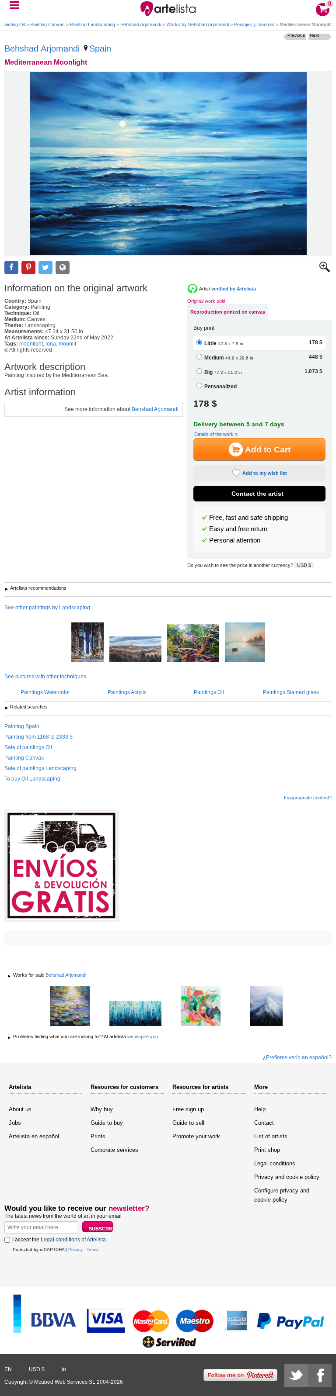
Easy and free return (238, 528)
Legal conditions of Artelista (73, 1240)
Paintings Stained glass (291, 692)
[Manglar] (193, 644)
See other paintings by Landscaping (47, 608)
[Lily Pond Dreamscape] (70, 1007)
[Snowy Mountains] (266, 1007)
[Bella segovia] (135, 650)
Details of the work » (216, 434)
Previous (296, 35)
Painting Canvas (47, 24)
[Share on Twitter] (45, 267)
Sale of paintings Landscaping (40, 768)
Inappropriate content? (308, 797)
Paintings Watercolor (45, 692)
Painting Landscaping (92, 24)
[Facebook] (320, 1375)
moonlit (67, 344)
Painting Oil (13, 24)
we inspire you (142, 1036)
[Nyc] (87, 643)
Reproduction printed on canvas (227, 311)
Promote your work (196, 1136)
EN (8, 1369)
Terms (92, 1249)
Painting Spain (21, 726)
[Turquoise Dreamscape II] (135, 1014)
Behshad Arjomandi (140, 24)
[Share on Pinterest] (28, 267)
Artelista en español (34, 1136)
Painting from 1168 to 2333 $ (38, 737)
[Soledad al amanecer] (245, 643)
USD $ (304, 565)
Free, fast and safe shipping (248, 517)
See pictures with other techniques (45, 677)
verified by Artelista (233, 288)
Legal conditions (274, 1163)
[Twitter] (296, 1375)
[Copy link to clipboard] (63, 267)
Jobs (15, 1123)
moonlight (31, 344)
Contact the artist (257, 493)
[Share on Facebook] (11, 267)
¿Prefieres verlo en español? (297, 1057)
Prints (98, 1136)
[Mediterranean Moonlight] (168, 163)
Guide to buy (107, 1123)
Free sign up (188, 1109)
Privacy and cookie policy (286, 1177)
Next (314, 35)
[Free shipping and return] (61, 866)
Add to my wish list (264, 473)
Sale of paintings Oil (28, 747)
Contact (264, 1123)
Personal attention (234, 540)
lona (51, 344)
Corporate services (114, 1150)
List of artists (270, 1136)
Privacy (75, 1249)
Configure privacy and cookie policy (281, 1195)
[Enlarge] (324, 270)
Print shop (267, 1150)
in (64, 1369)
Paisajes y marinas (254, 24)
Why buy (102, 1109)
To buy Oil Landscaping (32, 779)
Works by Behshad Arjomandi (197, 24)
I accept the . (59, 1240)
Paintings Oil (209, 692)
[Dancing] (201, 1007)
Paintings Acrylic (127, 692)
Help (260, 1109)
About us (20, 1109)
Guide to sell (188, 1123)
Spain (100, 48)
